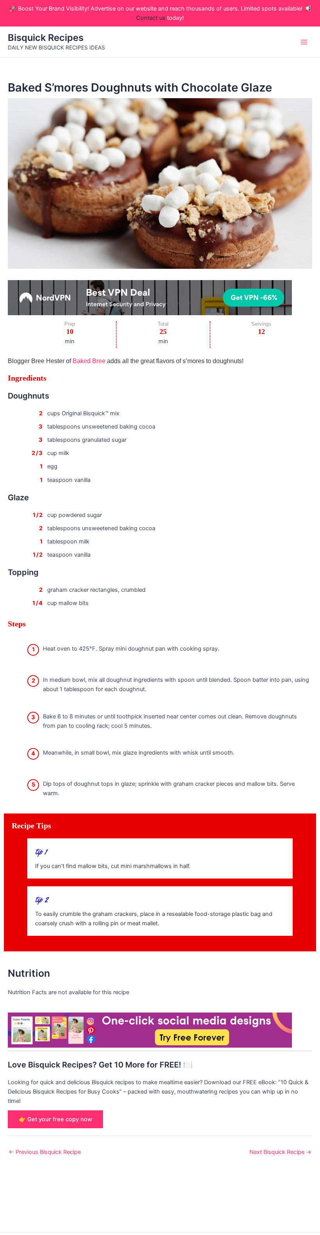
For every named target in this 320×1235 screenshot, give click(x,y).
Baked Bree (89, 360)
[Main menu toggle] (304, 42)
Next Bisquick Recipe (280, 1152)
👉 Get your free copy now (55, 1119)
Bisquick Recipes (46, 37)
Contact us (150, 17)
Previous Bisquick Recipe (45, 1152)
